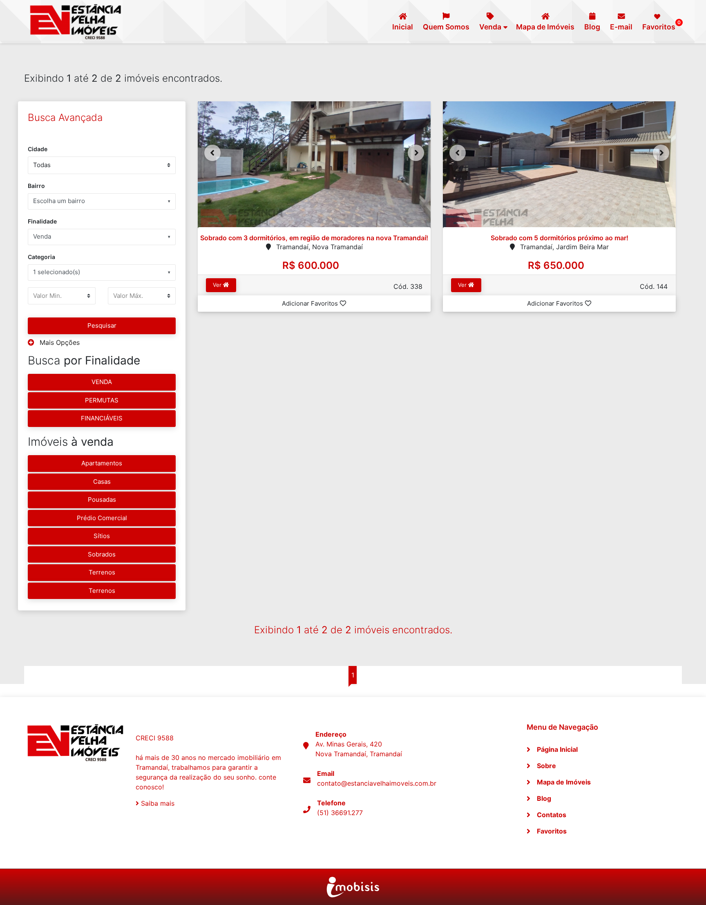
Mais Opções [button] (59, 342)
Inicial (402, 26)
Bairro (36, 185)
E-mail (621, 26)
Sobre (546, 766)
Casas (102, 481)
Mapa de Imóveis (545, 26)
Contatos (551, 815)
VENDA (102, 382)
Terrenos (102, 572)
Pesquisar (101, 325)
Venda (490, 26)
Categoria (41, 256)
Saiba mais (156, 803)
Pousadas (102, 499)
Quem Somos (446, 26)
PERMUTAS (101, 400)
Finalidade (42, 221)
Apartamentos (101, 463)
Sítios (102, 536)
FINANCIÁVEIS (102, 418)
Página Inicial (557, 749)
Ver (218, 285)
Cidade (37, 148)
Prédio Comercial (102, 518)
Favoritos (660, 25)
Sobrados (102, 554)
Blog (592, 26)
